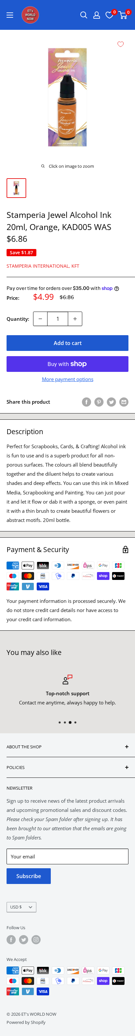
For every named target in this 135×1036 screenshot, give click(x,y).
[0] (123, 15)
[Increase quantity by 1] (75, 319)
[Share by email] (123, 402)
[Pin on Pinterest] (99, 402)
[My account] (96, 15)
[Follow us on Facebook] (11, 939)
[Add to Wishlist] (120, 44)
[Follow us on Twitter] (23, 939)
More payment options (67, 379)
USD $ (16, 907)
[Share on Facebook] (86, 402)
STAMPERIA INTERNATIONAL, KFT (43, 266)
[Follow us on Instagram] (36, 939)
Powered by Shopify (26, 1022)
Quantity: (18, 319)
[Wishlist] (109, 15)
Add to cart (68, 343)
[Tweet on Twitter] (111, 402)
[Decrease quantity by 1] (40, 319)
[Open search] (83, 15)
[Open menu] (10, 15)
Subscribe (28, 876)
